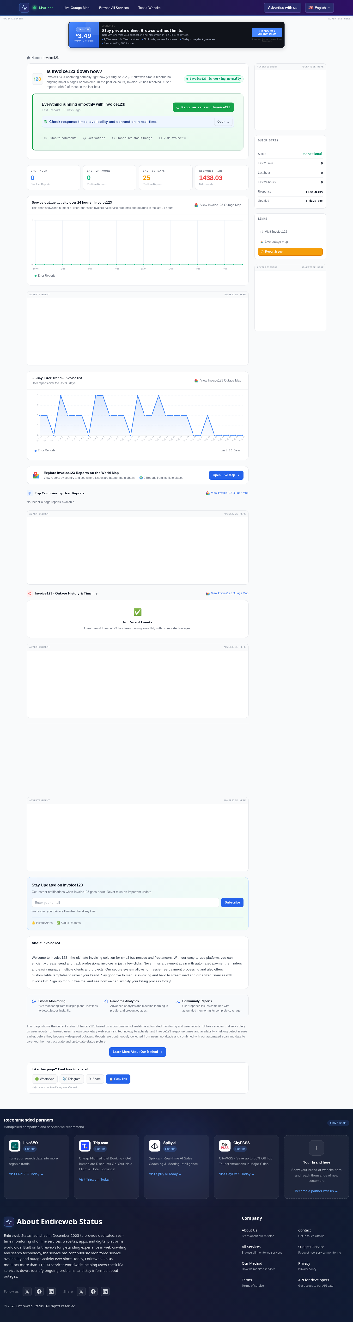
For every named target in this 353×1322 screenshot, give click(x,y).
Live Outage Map (76, 8)
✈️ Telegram (71, 1079)
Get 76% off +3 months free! (267, 32)
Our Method (252, 1263)
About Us (249, 1230)
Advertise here (339, 18)
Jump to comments (63, 138)
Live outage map (276, 241)
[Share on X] (81, 1291)
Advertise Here (235, 294)
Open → (223, 121)
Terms (247, 1279)
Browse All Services (114, 8)
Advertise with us (282, 8)
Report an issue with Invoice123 (206, 107)
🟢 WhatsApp (44, 1079)
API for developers (313, 1279)
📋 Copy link (118, 1079)
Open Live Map (224, 475)
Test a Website (149, 8)
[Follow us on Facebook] (39, 1291)
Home (35, 58)
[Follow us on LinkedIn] (51, 1291)
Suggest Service (311, 1246)
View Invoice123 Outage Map (220, 205)
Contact (304, 1230)
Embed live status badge (134, 138)
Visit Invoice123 (175, 138)
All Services (251, 1246)
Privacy (304, 1263)
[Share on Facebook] (93, 1291)
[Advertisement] (137, 331)
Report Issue (274, 251)
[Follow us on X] (27, 1291)
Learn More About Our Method (135, 1052)
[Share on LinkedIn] (105, 1291)
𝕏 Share (95, 1079)
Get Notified (96, 138)
